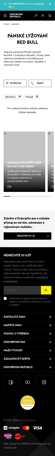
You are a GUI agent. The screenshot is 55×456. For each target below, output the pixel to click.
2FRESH (25, 444)
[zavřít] (50, 4)
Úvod (6, 24)
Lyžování (15, 24)
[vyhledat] (35, 15)
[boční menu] (5, 15)
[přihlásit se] (42, 15)
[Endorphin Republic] (16, 15)
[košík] (49, 15)
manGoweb (10, 448)
